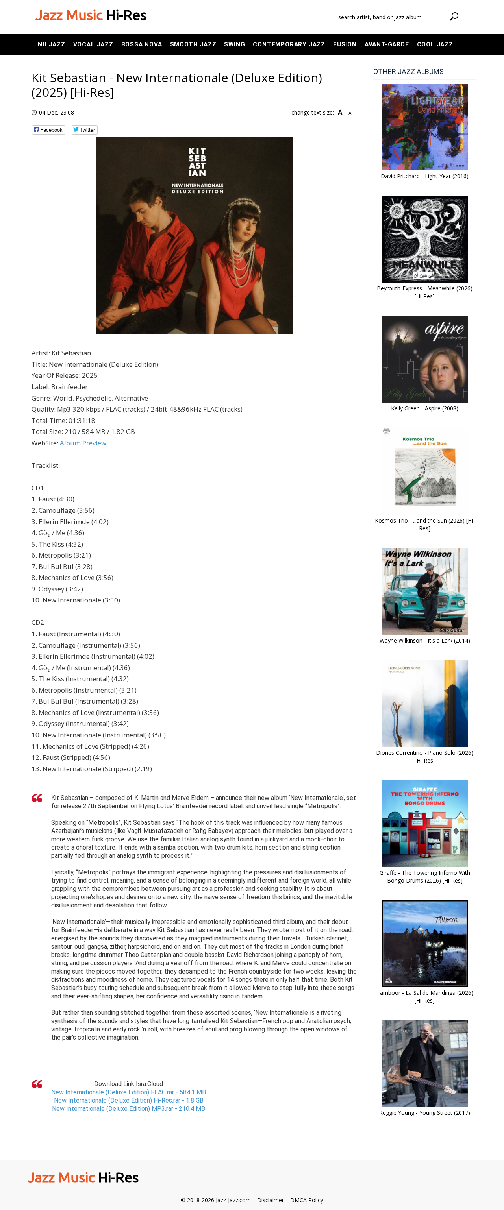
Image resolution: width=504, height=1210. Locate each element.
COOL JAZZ (435, 44)
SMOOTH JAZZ (193, 44)
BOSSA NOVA (141, 44)
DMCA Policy (306, 1200)
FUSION (345, 44)
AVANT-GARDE (387, 44)
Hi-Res (90, 15)
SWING (234, 44)
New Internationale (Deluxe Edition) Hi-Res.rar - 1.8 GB (129, 1100)
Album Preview (83, 442)
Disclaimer (270, 1200)
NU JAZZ (51, 44)
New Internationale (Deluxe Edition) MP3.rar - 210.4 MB (128, 1108)
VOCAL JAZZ (93, 44)
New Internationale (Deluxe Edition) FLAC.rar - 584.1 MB (128, 1092)
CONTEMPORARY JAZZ (289, 44)
